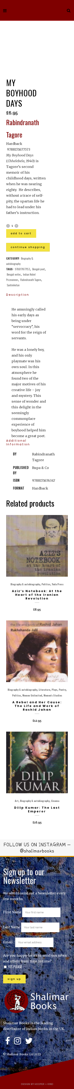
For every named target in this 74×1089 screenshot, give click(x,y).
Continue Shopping (28, 247)
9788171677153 (22, 269)
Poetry (62, 689)
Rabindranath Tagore (30, 279)
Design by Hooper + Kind (37, 1084)
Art (16, 801)
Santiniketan (13, 285)
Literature (44, 689)
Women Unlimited (32, 695)
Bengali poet (38, 269)
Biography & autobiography (25, 584)
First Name (12, 912)
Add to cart (21, 233)
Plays (54, 689)
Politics (46, 584)
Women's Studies (53, 695)
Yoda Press (58, 584)
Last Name (11, 927)
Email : (9, 942)
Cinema (55, 801)
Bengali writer (14, 274)
